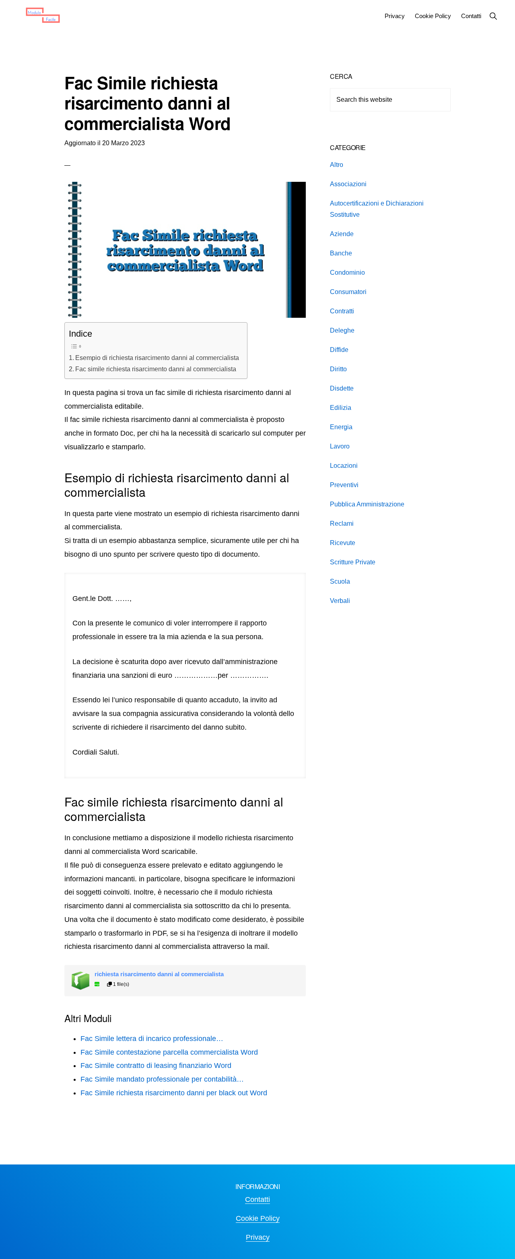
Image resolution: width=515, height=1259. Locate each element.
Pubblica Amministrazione (367, 504)
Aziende (342, 233)
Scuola (340, 581)
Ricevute (342, 542)
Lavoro (340, 446)
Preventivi (344, 484)
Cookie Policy (258, 1218)
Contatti (257, 1199)
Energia (341, 427)
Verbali (340, 600)
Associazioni (348, 184)
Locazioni (344, 465)
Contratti (342, 311)
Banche (341, 253)
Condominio (347, 272)
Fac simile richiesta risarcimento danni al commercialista (155, 368)
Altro (336, 164)
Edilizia (340, 407)
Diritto (338, 369)
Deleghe (342, 330)
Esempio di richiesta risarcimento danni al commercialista (157, 357)
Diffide (339, 349)
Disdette (342, 388)
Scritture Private (352, 562)
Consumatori (348, 291)
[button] (493, 16)
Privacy (258, 1237)
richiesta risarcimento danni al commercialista (159, 974)
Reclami (342, 523)
